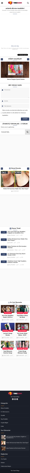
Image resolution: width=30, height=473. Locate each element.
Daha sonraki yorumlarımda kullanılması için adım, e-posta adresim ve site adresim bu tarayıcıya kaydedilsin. (15, 113)
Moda (16, 250)
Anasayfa (4, 10)
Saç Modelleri (12, 235)
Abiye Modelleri (22, 330)
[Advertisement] (15, 30)
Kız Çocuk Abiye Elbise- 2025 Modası (22, 335)
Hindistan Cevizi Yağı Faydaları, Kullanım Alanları (17, 261)
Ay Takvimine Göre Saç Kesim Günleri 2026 (16, 254)
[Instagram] (15, 399)
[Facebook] (13, 399)
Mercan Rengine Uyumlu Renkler (16, 79)
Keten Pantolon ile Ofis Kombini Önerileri (17, 247)
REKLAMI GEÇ (15, 46)
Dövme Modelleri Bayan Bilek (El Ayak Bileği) (17, 10)
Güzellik (11, 242)
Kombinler (11, 250)
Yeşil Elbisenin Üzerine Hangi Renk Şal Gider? (8, 353)
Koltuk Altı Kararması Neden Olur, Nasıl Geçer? (15, 188)
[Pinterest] (17, 399)
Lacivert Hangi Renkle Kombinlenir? (7, 335)
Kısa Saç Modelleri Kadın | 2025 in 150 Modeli (7, 317)
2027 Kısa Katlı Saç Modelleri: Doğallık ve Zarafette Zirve (17, 232)
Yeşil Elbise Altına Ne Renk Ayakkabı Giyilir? (22, 317)
